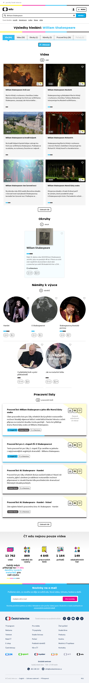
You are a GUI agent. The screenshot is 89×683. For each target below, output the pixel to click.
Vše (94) (8, 37)
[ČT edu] (8, 10)
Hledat (81, 15)
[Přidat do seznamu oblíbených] (40, 67)
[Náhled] (75, 410)
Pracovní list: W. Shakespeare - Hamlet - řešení (29, 502)
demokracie (23, 20)
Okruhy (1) (34, 37)
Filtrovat (46, 45)
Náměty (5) (47, 37)
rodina (30, 20)
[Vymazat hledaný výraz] (74, 15)
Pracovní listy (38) (64, 37)
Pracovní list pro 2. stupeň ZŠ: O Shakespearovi (29, 444)
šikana (36, 20)
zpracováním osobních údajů (44, 608)
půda (41, 20)
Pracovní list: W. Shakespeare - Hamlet (25, 470)
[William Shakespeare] (44, 254)
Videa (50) (21, 37)
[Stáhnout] (70, 410)
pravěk (15, 20)
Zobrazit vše (44, 209)
